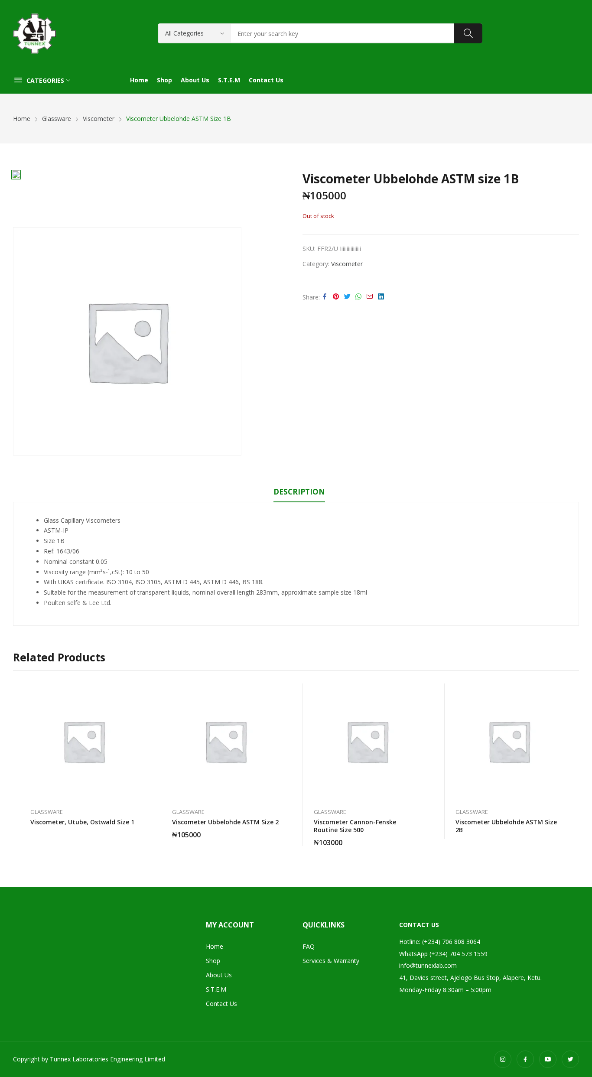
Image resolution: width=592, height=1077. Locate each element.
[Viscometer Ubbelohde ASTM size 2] (225, 741)
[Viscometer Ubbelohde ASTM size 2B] (509, 741)
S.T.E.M (216, 989)
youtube (547, 1059)
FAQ (309, 946)
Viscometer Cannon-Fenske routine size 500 (355, 826)
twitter (570, 1059)
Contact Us (221, 1003)
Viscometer (347, 264)
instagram (502, 1059)
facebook (525, 1059)
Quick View (137, 692)
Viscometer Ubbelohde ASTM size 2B (506, 826)
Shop (213, 961)
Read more (137, 817)
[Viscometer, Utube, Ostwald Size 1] (84, 741)
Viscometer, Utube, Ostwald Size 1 (82, 822)
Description (299, 492)
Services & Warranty (331, 961)
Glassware (46, 812)
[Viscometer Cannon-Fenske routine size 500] (367, 741)
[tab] (299, 493)
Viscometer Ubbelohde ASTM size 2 (225, 822)
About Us (219, 975)
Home (214, 946)
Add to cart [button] (279, 829)
